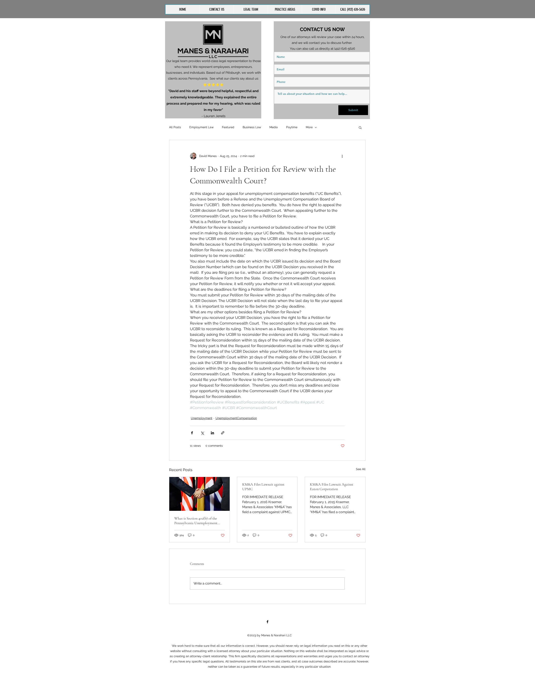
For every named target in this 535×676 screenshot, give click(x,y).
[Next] (255, 70)
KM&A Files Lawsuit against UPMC (263, 486)
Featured (228, 127)
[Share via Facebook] (192, 433)
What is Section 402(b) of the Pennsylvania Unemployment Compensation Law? (195, 520)
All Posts (175, 127)
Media (273, 127)
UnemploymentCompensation (236, 418)
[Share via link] (223, 433)
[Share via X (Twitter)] (202, 433)
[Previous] (171, 70)
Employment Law (201, 127)
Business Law (252, 127)
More (309, 127)
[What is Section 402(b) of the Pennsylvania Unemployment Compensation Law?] (199, 494)
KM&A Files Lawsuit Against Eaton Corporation (331, 486)
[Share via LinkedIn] (212, 433)
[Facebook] (267, 622)
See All (361, 469)
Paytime (291, 127)
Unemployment (201, 418)
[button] (285, 9)
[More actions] (342, 156)
